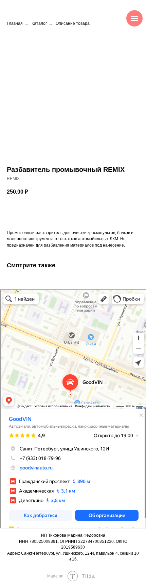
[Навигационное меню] (134, 18)
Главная (15, 23)
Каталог (39, 23)
